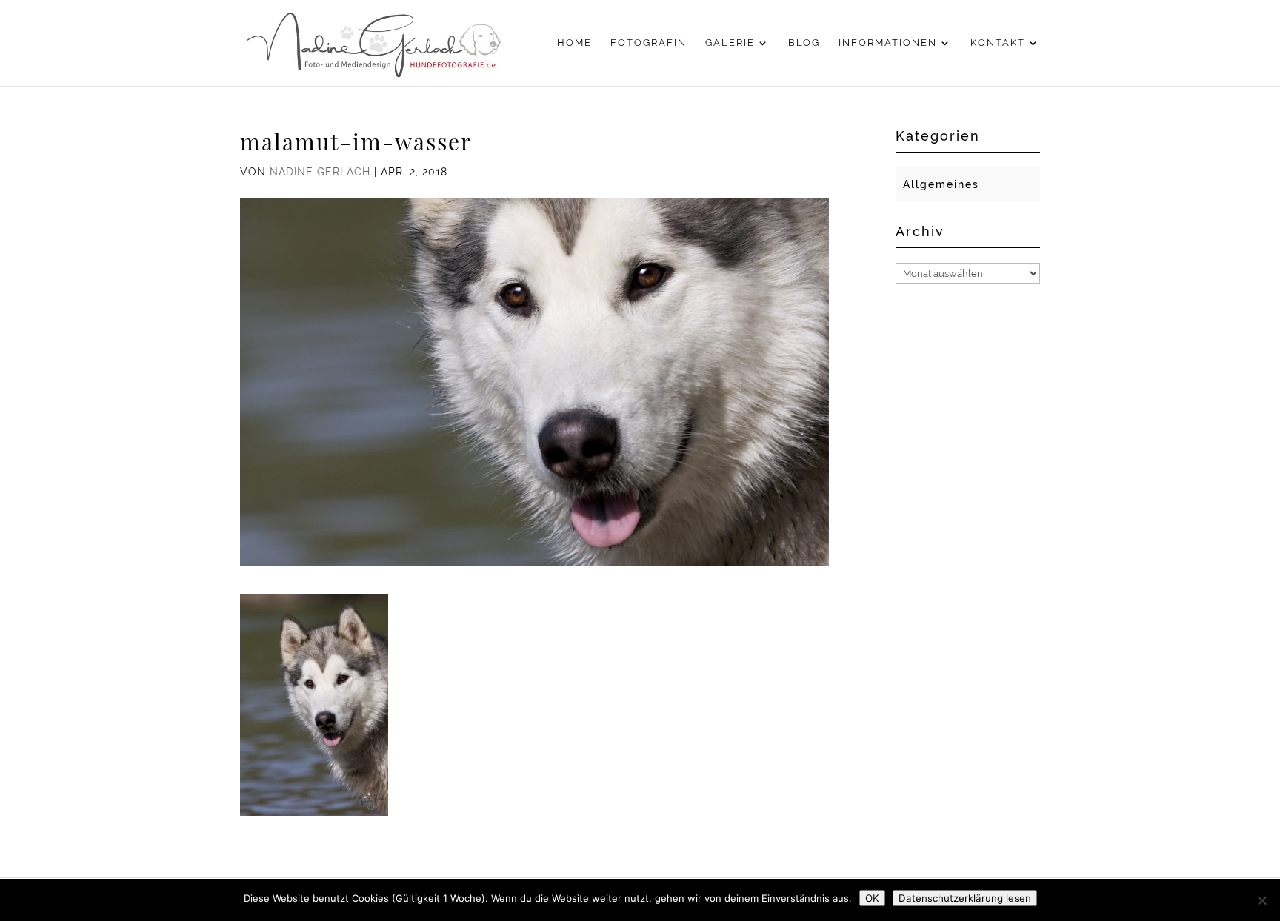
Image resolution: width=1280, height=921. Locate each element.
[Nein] (1261, 900)
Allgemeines (941, 184)
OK (872, 898)
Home (574, 43)
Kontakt (997, 43)
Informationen (888, 43)
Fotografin (648, 43)
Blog (804, 43)
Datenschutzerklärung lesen (965, 898)
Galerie (730, 43)
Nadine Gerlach (320, 172)
